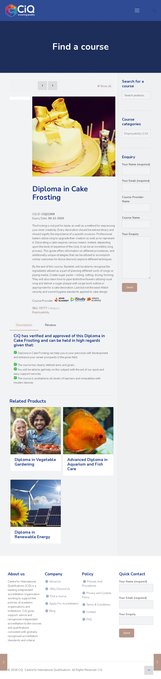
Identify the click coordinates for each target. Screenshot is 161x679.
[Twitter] (126, 670)
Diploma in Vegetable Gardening (35, 462)
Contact (91, 612)
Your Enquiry (130, 234)
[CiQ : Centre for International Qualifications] (21, 10)
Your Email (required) (136, 181)
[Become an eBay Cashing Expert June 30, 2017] (157, 662)
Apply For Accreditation (63, 604)
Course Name (131, 218)
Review (50, 325)
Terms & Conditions (98, 605)
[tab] (24, 325)
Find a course (57, 596)
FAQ (89, 619)
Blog (52, 611)
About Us (55, 582)
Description (24, 325)
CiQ (100, 670)
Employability (40, 312)
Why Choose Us (59, 589)
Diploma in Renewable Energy (32, 535)
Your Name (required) (136, 164)
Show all (105, 86)
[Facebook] (121, 670)
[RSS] (138, 670)
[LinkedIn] (132, 670)
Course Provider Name (132, 199)
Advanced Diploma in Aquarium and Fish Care (87, 464)
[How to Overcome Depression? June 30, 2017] (3, 662)
